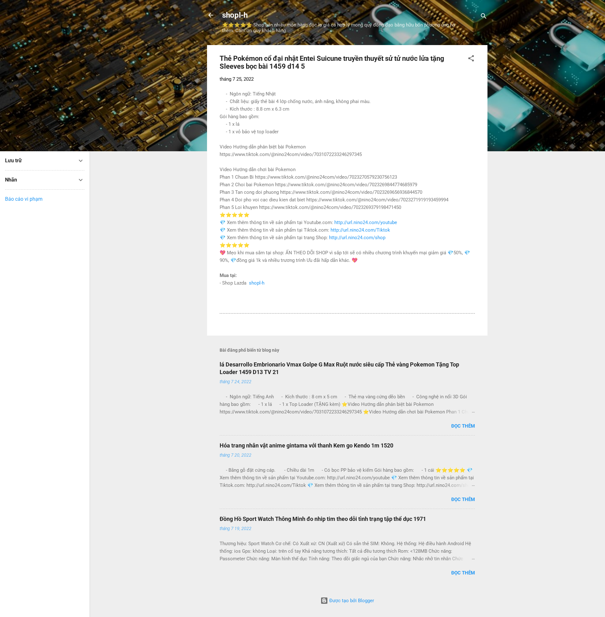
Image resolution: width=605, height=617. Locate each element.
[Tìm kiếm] (483, 17)
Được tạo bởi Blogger (351, 600)
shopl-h (235, 15)
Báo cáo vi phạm (24, 199)
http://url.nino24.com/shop (357, 237)
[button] (471, 59)
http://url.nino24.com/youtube (365, 222)
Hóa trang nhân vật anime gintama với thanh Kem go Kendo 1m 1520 (306, 445)
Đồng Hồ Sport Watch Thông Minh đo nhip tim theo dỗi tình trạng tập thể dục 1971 (323, 519)
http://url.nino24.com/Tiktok (360, 230)
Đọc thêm (463, 426)
